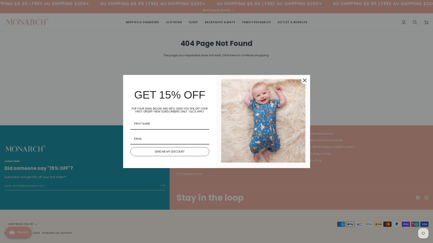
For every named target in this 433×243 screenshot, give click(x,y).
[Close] (304, 80)
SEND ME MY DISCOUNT (170, 151)
